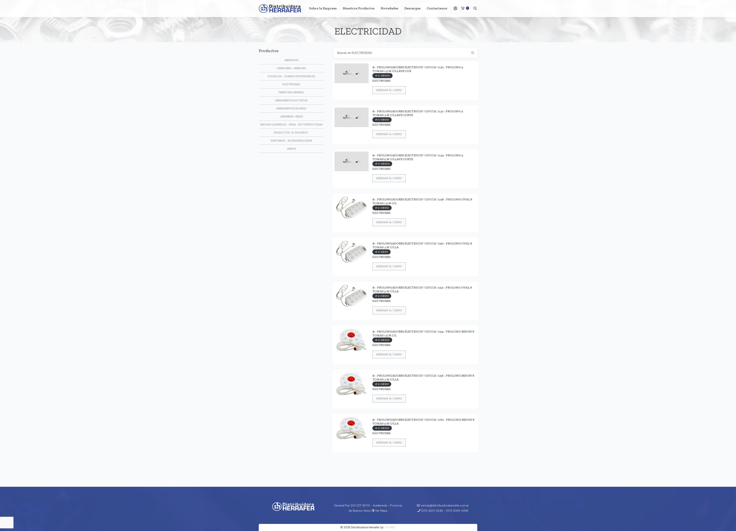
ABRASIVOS (291, 60)
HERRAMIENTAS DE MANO (291, 108)
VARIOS (291, 148)
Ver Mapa (380, 511)
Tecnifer (389, 527)
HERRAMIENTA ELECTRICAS (291, 100)
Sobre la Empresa (323, 8)
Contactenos (437, 8)
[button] (475, 8)
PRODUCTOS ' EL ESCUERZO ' (291, 132)
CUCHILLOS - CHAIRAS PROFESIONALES (291, 76)
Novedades (389, 8)
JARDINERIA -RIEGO (291, 116)
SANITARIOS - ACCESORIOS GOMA (291, 140)
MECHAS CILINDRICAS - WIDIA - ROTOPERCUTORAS (291, 124)
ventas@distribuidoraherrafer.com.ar (444, 505)
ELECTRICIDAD (291, 84)
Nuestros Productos (359, 8)
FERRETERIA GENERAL (291, 92)
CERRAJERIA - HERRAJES (291, 68)
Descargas (412, 8)
